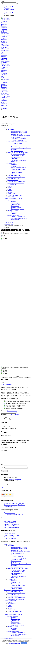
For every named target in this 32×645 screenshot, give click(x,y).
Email (3, 467)
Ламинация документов (18, 137)
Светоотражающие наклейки (16, 183)
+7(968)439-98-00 (9, 9)
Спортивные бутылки (17, 209)
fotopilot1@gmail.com (15, 479)
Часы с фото (11, 196)
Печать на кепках (13, 180)
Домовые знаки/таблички (11, 537)
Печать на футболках (14, 175)
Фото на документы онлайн (19, 132)
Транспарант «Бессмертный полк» (21, 148)
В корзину (3, 414)
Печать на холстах (9, 533)
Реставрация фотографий (18, 160)
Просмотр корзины (13, 414)
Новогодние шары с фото (15, 195)
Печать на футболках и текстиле (13, 174)
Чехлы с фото (11, 193)
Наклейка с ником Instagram (19, 218)
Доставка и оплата (9, 513)
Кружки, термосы (13, 199)
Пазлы (9, 189)
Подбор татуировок (16, 172)
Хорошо (24, 643)
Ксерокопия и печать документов (20, 135)
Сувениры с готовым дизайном (13, 198)
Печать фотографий (16, 143)
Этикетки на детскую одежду (16, 181)
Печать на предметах (10, 184)
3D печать (14, 164)
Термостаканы (12, 187)
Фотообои (14, 149)
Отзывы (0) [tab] (7, 419)
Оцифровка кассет (16, 157)
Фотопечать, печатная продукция (17, 141)
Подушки (13, 213)
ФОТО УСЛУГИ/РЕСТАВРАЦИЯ (18, 152)
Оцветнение (14, 158)
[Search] (17, 3)
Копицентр (11, 129)
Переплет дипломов (17, 140)
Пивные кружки (15, 204)
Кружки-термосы (16, 207)
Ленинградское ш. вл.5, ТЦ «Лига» (14, 505)
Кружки (10, 186)
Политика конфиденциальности (13, 514)
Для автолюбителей (13, 215)
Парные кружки (15, 203)
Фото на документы (10, 521)
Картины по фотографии (18, 154)
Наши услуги (8, 128)
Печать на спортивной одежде (16, 177)
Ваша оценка (5, 447)
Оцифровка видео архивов (19, 155)
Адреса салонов (8, 6)
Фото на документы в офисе (19, 131)
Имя (2, 464)
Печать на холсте (16, 145)
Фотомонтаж (14, 161)
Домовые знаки (15, 166)
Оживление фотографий (18, 169)
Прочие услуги (12, 163)
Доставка (6, 8)
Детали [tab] (6, 417)
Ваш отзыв (4, 450)
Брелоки (10, 192)
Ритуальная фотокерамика (18, 167)
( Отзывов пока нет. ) (7, 384)
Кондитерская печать (17, 151)
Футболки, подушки (13, 210)
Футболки (14, 212)
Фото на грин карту (16, 134)
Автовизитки (15, 219)
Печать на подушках (13, 178)
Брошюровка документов (18, 138)
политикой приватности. (14, 643)
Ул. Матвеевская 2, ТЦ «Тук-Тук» (14, 503)
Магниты (10, 190)
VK (2, 487)
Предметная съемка (16, 170)
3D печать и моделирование (12, 527)
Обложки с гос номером (18, 216)
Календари (14, 146)
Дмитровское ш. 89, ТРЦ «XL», (13, 506)
